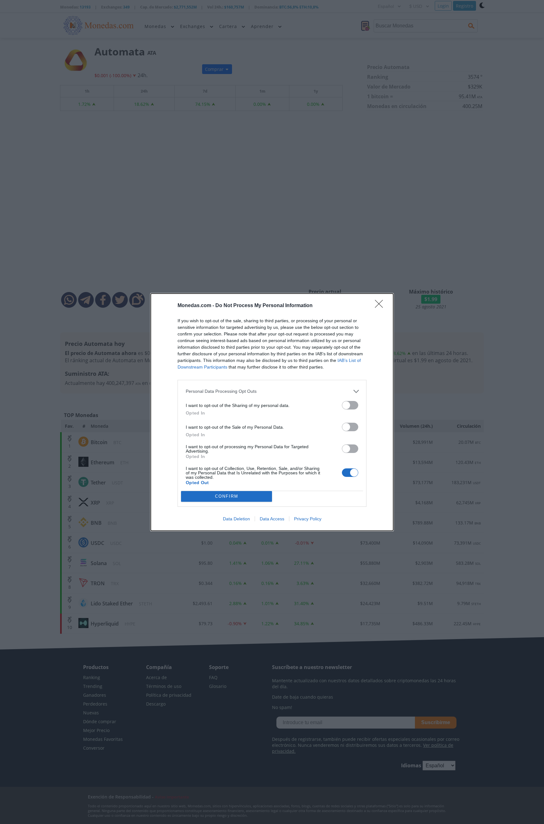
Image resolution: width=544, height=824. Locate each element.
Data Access (272, 518)
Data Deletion (236, 518)
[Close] (381, 306)
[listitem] (272, 391)
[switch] (350, 405)
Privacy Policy (307, 518)
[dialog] (272, 412)
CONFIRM (226, 496)
